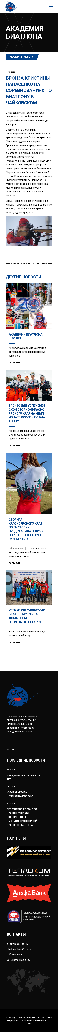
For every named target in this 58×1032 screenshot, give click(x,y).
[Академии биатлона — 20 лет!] (29, 306)
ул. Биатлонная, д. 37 (18, 959)
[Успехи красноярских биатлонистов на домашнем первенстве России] (29, 587)
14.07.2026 (11, 786)
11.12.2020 (10, 72)
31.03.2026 (11, 803)
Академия (16, 56)
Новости (28, 56)
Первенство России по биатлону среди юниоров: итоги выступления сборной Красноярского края (22, 817)
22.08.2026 (11, 769)
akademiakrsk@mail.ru (19, 949)
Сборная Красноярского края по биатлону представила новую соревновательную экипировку (26, 529)
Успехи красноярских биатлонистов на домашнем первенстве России (27, 616)
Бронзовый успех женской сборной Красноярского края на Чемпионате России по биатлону (27, 413)
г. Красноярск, (15, 954)
